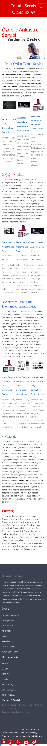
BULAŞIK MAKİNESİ (10, 615)
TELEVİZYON (7, 641)
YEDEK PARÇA (8, 684)
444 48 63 (25, 12)
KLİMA (5, 636)
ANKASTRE (6, 631)
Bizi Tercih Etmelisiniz (12, 729)
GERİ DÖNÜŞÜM (9, 690)
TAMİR (5, 663)
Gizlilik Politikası (8, 695)
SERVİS (5, 679)
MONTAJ (5, 674)
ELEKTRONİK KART (10, 652)
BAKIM (5, 669)
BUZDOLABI (7, 625)
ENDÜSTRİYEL (8, 646)
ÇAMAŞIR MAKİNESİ (10, 620)
